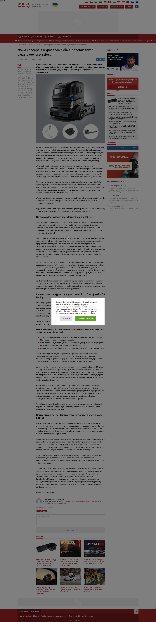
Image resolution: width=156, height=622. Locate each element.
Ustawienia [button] (66, 318)
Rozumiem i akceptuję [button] (86, 318)
